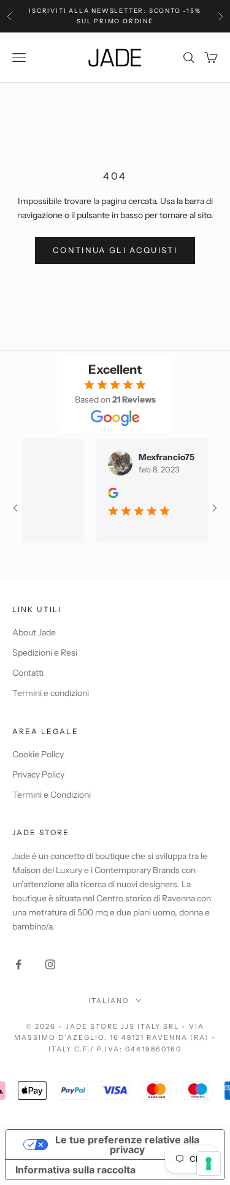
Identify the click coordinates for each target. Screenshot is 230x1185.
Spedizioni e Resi (44, 652)
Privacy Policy (38, 774)
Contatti (28, 672)
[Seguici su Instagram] (50, 964)
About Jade (34, 632)
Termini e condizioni (50, 693)
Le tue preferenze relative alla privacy (127, 1145)
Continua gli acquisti (115, 250)
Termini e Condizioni (51, 794)
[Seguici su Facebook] (18, 964)
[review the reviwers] (105, 493)
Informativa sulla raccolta (75, 1170)
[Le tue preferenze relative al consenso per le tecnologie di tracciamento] (208, 1163)
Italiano (108, 1000)
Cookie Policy (38, 754)
